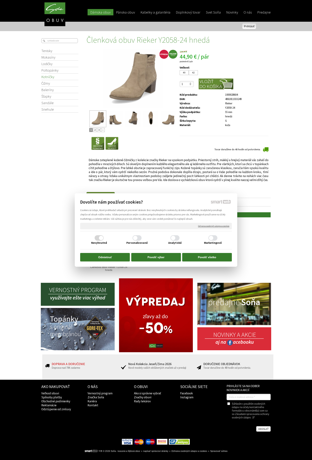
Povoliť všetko (207, 257)
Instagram (186, 397)
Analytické (175, 242)
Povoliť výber (156, 257)
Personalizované (137, 242)
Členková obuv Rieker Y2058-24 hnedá (109, 268)
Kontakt (93, 405)
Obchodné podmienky (55, 401)
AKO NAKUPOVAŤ (55, 386)
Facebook (186, 393)
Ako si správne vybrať (147, 393)
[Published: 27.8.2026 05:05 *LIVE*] (100, 451)
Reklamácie (49, 405)
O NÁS (93, 386)
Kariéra (92, 401)
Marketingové (213, 242)
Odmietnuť (105, 257)
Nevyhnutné (99, 242)
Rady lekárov (142, 401)
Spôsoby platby (51, 397)
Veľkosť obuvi (50, 393)
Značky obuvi (142, 397)
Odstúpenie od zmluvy (56, 409)
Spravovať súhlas (219, 451)
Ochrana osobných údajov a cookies (213, 226)
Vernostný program (100, 393)
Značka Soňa (96, 397)
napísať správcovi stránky (155, 451)
